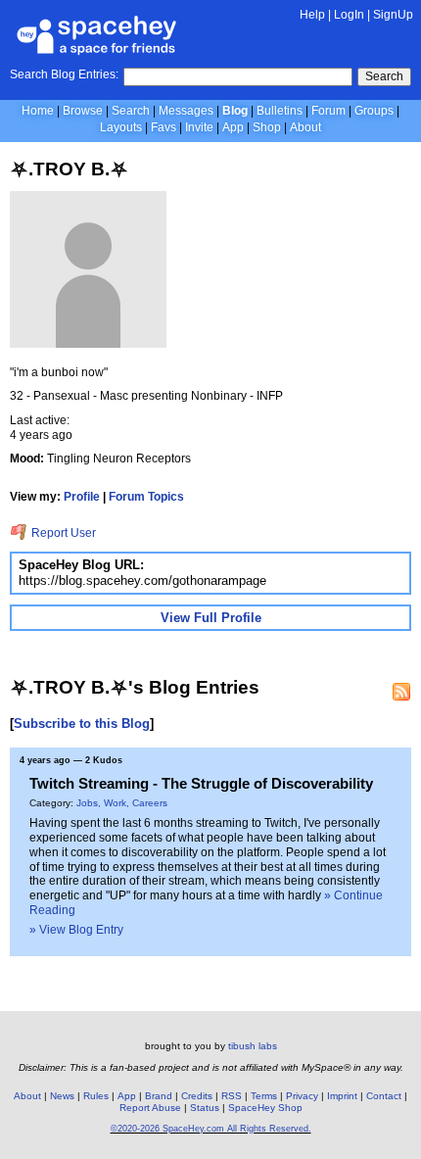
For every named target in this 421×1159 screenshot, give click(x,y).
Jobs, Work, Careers (121, 802)
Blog (235, 111)
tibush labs (252, 1045)
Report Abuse (150, 1107)
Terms (264, 1095)
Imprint (342, 1095)
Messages (186, 111)
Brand (158, 1095)
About (305, 127)
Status (204, 1107)
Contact (383, 1095)
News (62, 1095)
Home (38, 111)
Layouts (121, 127)
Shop (267, 127)
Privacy (302, 1095)
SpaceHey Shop (265, 1107)
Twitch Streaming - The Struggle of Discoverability (201, 783)
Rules (96, 1095)
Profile (82, 497)
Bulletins (280, 111)
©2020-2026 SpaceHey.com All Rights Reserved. (211, 1129)
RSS (231, 1095)
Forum (328, 111)
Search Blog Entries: (64, 74)
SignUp (393, 15)
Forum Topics (146, 497)
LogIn (349, 15)
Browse (83, 111)
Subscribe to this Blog (82, 723)
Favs (163, 127)
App (233, 127)
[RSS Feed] (401, 691)
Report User (62, 533)
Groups (374, 111)
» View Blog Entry (76, 930)
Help (312, 15)
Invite (199, 127)
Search (384, 76)
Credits (196, 1095)
